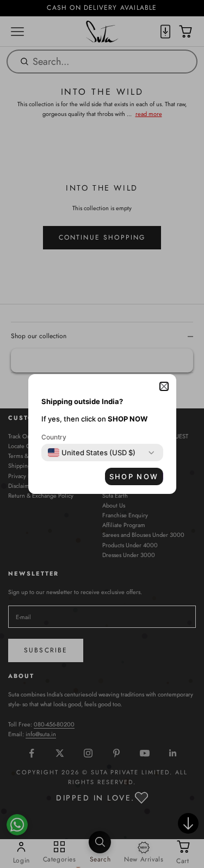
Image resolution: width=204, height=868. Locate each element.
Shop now (134, 476)
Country (53, 437)
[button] (164, 386)
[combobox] (91, 452)
